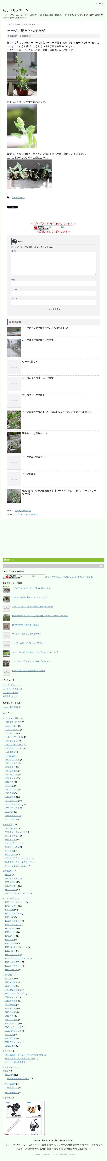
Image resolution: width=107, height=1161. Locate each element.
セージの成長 (29, 474)
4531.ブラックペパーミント (17, 958)
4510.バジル (10, 943)
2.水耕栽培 (7, 824)
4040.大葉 (9, 910)
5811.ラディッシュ (13, 1042)
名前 (13, 279)
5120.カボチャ (11, 982)
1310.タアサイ (11, 771)
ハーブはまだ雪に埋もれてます (38, 340)
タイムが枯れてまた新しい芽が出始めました (31, 588)
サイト (14, 298)
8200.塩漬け (10, 1084)
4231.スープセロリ (13, 925)
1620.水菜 (9, 812)
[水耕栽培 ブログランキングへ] (41, 227)
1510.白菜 (9, 793)
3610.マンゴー (11, 886)
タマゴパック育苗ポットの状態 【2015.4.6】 (32, 661)
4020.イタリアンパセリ (15, 902)
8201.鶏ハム (12, 1087)
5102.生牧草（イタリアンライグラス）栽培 (24, 1055)
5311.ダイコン (11, 997)
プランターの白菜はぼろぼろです (26, 634)
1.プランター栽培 (10, 718)
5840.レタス (10, 1046)
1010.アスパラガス (13, 722)
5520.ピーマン (11, 1023)
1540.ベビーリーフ (13, 804)
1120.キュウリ (11, 741)
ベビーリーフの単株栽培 (26, 514)
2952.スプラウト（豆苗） (16, 866)
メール (14, 289)
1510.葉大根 (10, 797)
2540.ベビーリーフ (13, 843)
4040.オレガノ (11, 906)
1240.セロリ (10, 767)
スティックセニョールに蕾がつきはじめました (32, 606)
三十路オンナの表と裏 (12, 689)
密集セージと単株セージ (34, 433)
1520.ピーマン (11, 801)
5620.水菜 (9, 1035)
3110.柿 (8, 874)
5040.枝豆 (9, 978)
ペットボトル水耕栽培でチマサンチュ (28, 670)
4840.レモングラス (13, 962)
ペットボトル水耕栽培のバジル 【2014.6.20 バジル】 (35, 652)
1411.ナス (9, 782)
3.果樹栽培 (7, 871)
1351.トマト (10, 778)
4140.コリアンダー (13, 913)
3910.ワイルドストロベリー (17, 893)
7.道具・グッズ (9, 1067)
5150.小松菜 (10, 986)
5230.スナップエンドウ (15, 993)
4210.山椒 (9, 917)
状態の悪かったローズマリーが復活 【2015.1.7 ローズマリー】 (40, 616)
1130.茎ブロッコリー (14, 748)
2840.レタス (10, 854)
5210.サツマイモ (12, 990)
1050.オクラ (10, 733)
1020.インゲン (11, 726)
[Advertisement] (24, 539)
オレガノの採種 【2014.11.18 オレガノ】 (30, 597)
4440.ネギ (9, 940)
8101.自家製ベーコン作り (18, 1079)
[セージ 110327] (53, 74)
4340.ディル (10, 936)
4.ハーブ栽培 (8, 898)
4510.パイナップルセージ (16, 947)
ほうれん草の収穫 (23, 510)
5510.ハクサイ (11, 1020)
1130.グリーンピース (14, 744)
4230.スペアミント (13, 921)
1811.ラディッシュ (13, 816)
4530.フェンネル (12, 955)
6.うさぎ (6, 1051)
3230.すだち (10, 882)
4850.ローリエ (11, 969)
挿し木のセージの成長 (33, 395)
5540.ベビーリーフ (13, 1027)
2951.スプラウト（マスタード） (19, 862)
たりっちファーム (15, 10)
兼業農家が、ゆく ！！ (13, 696)
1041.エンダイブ (12, 729)
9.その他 (6, 1098)
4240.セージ (18, 197)
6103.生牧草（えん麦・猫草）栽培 (20, 1058)
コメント (15, 251)
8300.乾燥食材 (11, 1093)
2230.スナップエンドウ (15, 832)
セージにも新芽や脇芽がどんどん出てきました (45, 328)
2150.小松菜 (10, 828)
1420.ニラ (9, 786)
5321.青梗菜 (10, 1005)
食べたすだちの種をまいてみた (25, 625)
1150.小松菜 (10, 752)
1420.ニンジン (11, 789)
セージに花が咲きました (34, 457)
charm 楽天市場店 (12, 707)
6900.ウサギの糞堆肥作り (16, 1062)
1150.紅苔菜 (10, 756)
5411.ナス (9, 1016)
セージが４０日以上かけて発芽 (38, 378)
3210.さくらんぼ (12, 878)
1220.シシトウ (11, 763)
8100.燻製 (9, 1075)
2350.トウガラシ (12, 836)
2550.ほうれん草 (12, 847)
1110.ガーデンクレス (14, 737)
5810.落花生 (10, 1038)
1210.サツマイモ (12, 759)
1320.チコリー (11, 774)
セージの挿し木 (30, 361)
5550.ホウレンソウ (13, 1031)
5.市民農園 (7, 975)
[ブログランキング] (55, 577)
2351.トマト (10, 839)
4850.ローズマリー (13, 966)
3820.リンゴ (10, 889)
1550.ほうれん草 (12, 808)
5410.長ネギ (10, 1012)
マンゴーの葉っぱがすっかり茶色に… (28, 643)
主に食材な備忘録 (10, 693)
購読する (10, 560)
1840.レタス (10, 819)
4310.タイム (10, 932)
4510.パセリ (10, 951)
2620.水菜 (9, 851)
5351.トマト (10, 1008)
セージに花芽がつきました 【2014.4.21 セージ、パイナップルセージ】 (57, 412)
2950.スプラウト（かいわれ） (18, 858)
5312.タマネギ (11, 1001)
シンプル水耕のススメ (12, 685)
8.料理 (5, 1071)
